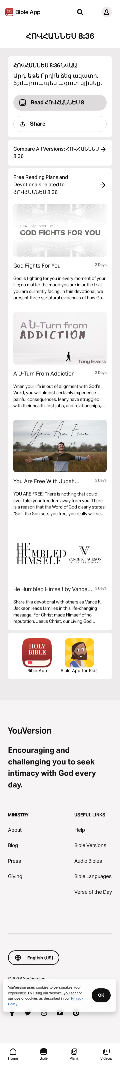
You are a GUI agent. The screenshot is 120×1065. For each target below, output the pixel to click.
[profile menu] (102, 12)
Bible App (37, 670)
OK (101, 995)
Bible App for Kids (79, 670)
